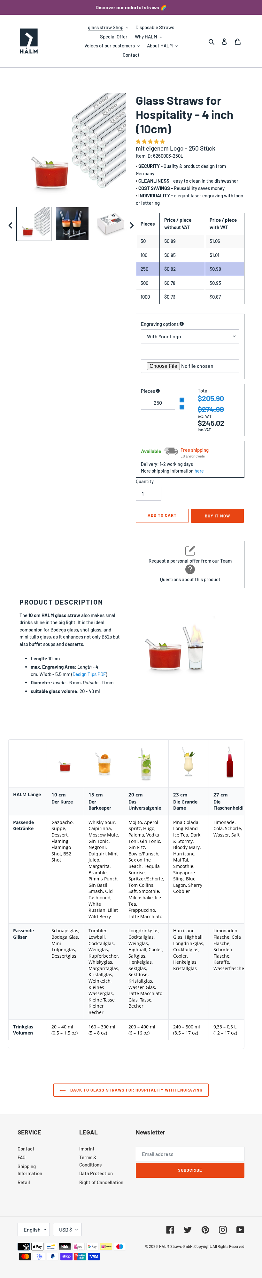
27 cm (220, 794)
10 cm (58, 794)
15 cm (96, 794)
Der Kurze (62, 802)
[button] (151, 141)
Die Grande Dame (185, 805)
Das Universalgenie (144, 805)
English (32, 1229)
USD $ (65, 1229)
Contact (26, 1148)
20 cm (135, 794)
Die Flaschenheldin (229, 805)
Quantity (145, 481)
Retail (24, 1182)
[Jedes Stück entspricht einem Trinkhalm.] (158, 391)
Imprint (87, 1148)
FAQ (22, 1157)
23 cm (180, 794)
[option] (34, 225)
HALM (164, 1246)
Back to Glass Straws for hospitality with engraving (136, 1089)
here (199, 471)
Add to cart (162, 515)
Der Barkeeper (100, 805)
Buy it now (217, 515)
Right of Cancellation (101, 1182)
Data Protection (96, 1173)
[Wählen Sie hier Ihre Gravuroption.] (182, 324)
